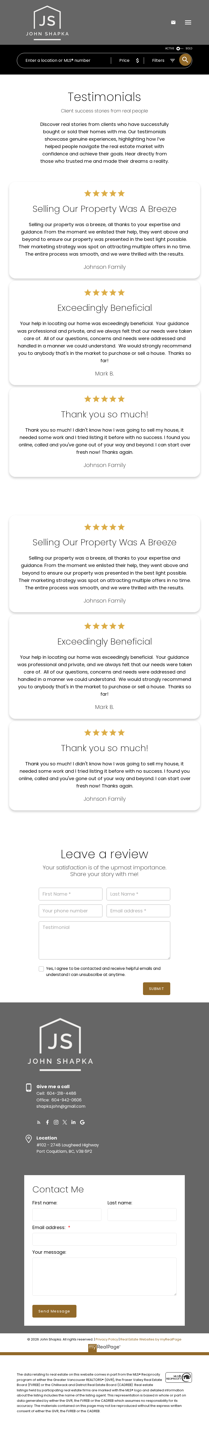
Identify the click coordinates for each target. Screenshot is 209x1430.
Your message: (49, 1252)
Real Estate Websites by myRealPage (150, 1339)
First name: (44, 1203)
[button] (38, 1122)
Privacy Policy (107, 1339)
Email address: (49, 1227)
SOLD (189, 48)
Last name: (120, 1203)
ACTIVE (169, 48)
